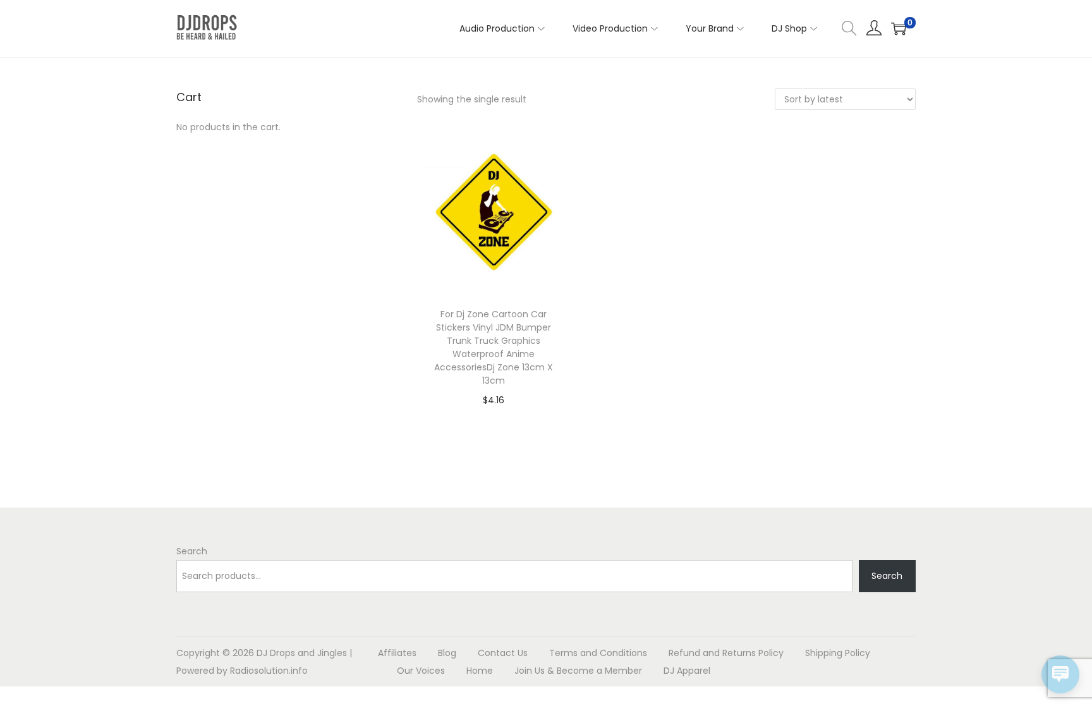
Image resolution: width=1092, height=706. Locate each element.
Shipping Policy (837, 653)
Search (191, 551)
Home (479, 670)
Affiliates (397, 653)
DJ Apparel (687, 670)
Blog (447, 653)
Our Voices (421, 670)
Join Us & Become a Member (578, 670)
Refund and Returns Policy (726, 653)
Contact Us (503, 653)
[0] (898, 28)
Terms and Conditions (598, 653)
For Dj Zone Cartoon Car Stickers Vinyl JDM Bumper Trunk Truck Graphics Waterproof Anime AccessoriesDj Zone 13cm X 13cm (493, 347)
